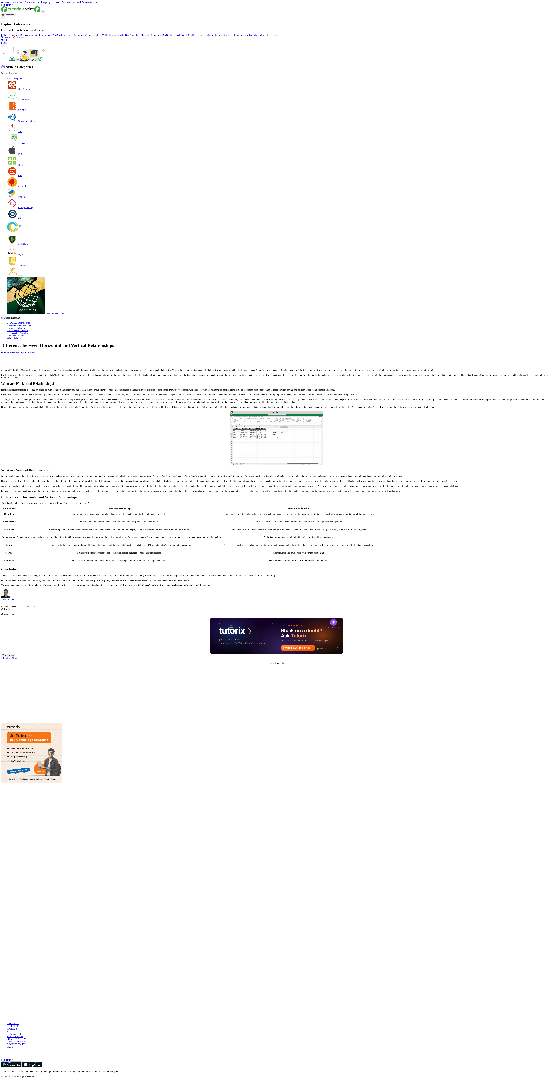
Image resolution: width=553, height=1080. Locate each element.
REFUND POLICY (16, 1041)
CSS (20, 175)
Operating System (26, 121)
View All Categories (268, 35)
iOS (20, 154)
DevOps (166, 35)
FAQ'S (10, 1047)
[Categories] (43, 11)
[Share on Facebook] (4, 610)
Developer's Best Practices (19, 325)
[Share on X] (9, 610)
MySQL (22, 254)
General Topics (19, 352)
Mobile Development (111, 35)
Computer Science (93, 35)
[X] (4, 5)
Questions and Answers (17, 328)
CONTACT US (14, 1034)
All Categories (15, 78)
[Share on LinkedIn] (6, 610)
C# (23, 233)
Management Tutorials (246, 35)
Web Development (60, 35)
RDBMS (22, 110)
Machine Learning (196, 35)
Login (4, 43)
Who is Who (12, 338)
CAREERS (12, 1028)
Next (14, 658)
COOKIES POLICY (16, 1044)
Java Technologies (77, 35)
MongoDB (23, 244)
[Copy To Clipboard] (2, 610)
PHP (20, 275)
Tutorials (8, 37)
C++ (20, 218)
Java (20, 131)
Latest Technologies (179, 35)
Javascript (22, 265)
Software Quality (228, 35)
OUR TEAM (13, 1026)
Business (31, 352)
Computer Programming (41, 35)
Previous (7, 658)
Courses (20, 37)
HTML (21, 165)
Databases (25, 35)
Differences (6, 352)
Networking (23, 99)
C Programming (25, 207)
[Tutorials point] (21, 11)
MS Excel (26, 143)
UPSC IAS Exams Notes (18, 322)
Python (21, 197)
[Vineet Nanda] (5, 597)
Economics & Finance (55, 313)
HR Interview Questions (18, 333)
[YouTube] (7, 5)
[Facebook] (2, 5)
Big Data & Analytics (131, 35)
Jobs (6, 40)
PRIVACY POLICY (16, 1039)
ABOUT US (13, 1023)
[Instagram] (13, 5)
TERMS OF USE (15, 1036)
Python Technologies (10, 35)
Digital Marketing (213, 35)
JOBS (9, 1031)
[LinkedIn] (10, 5)
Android (22, 186)
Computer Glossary (16, 335)
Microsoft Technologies (151, 35)
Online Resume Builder (17, 330)
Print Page (9, 655)
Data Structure (24, 89)
